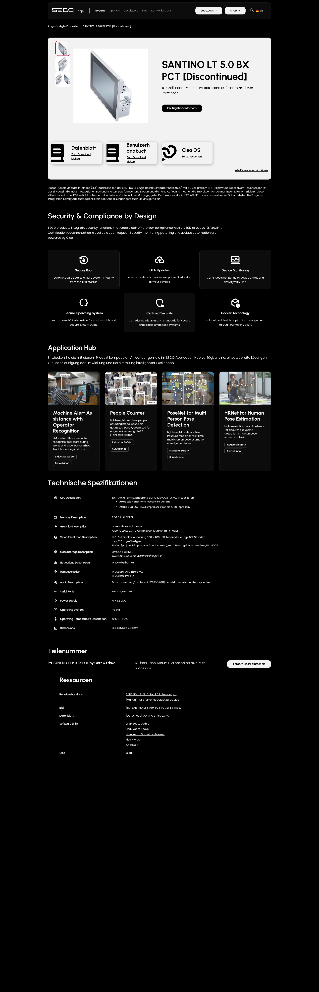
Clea (129, 753)
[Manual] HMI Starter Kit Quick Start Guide (152, 700)
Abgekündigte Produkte (63, 26)
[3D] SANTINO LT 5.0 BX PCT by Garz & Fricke (153, 708)
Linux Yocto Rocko (137, 729)
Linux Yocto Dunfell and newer (145, 734)
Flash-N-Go (133, 740)
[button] (260, 10)
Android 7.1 (132, 745)
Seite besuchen (192, 156)
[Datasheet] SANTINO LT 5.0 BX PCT (148, 716)
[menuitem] (114, 10)
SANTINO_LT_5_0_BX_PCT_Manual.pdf (151, 694)
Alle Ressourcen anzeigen (251, 170)
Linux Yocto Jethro (138, 724)
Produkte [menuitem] (100, 10)
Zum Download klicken (81, 156)
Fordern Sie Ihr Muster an (249, 664)
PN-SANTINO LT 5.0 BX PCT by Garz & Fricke (81, 663)
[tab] (93, 483)
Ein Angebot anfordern (182, 108)
